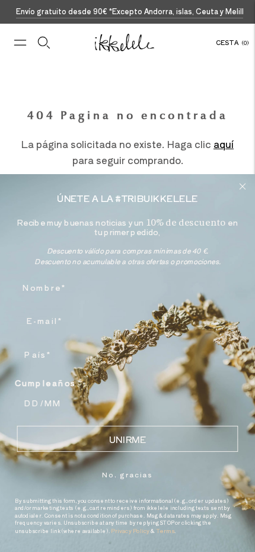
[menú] (20, 43)
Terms (165, 531)
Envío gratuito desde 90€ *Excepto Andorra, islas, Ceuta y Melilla (132, 11)
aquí (223, 144)
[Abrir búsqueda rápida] (44, 43)
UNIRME (127, 438)
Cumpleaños (45, 383)
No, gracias (127, 474)
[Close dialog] (243, 186)
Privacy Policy (130, 531)
